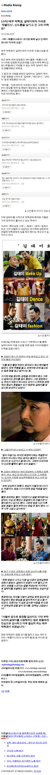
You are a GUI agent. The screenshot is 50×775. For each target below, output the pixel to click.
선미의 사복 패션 (15, 751)
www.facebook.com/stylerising (32, 671)
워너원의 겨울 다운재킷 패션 (21, 756)
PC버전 (37, 771)
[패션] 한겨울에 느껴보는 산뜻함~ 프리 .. (28, 736)
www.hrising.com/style (35, 668)
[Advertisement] (23, 699)
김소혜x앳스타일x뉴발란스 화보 (22, 766)
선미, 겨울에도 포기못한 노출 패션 (24, 761)
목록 (7, 691)
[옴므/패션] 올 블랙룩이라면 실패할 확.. (27, 733)
